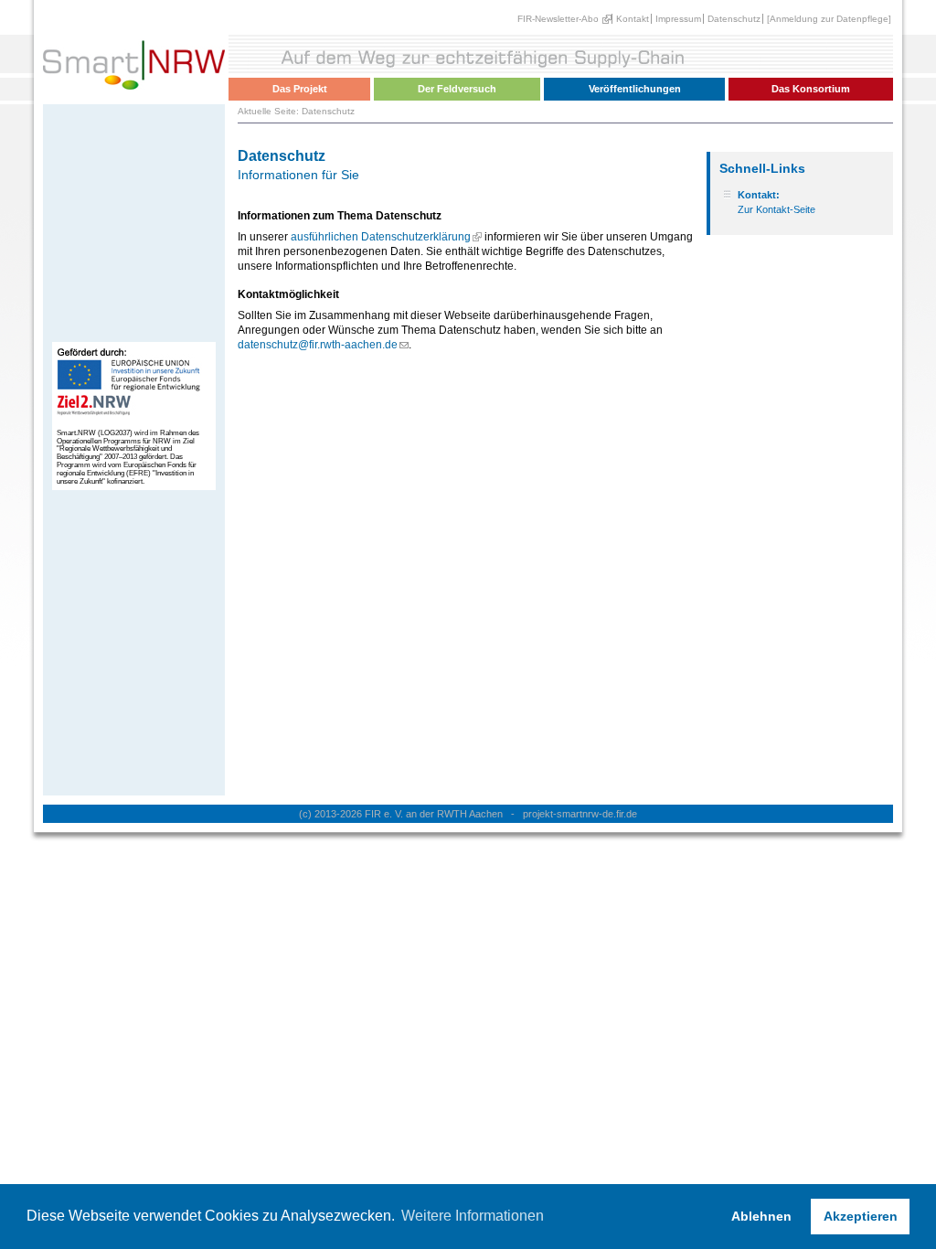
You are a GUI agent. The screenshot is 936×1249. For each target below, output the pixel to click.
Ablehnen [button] (761, 1216)
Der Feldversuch (457, 88)
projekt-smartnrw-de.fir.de (580, 813)
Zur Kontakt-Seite (776, 209)
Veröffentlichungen (635, 88)
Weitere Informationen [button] (472, 1215)
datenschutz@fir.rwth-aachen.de (318, 344)
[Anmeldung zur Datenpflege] (829, 19)
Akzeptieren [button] (861, 1216)
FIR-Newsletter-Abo (558, 19)
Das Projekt (299, 88)
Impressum (678, 19)
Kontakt (632, 19)
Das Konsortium (810, 88)
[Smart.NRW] (134, 96)
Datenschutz (733, 19)
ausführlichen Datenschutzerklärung (381, 236)
